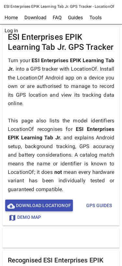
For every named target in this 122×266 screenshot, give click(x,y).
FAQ (57, 18)
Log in (11, 31)
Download (35, 18)
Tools (95, 18)
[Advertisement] (62, 238)
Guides (75, 18)
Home (11, 18)
